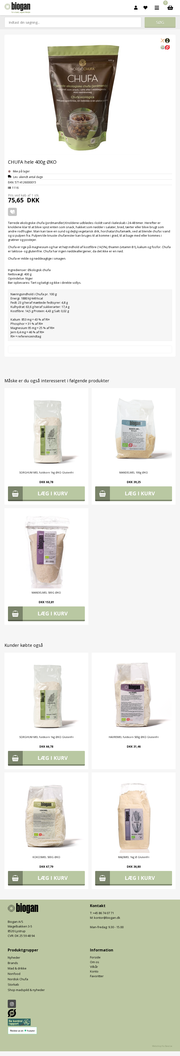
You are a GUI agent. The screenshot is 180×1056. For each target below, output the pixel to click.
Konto (94, 971)
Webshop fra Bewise (162, 1046)
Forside (95, 957)
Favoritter (97, 976)
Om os (94, 962)
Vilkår (94, 967)
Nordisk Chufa (18, 979)
